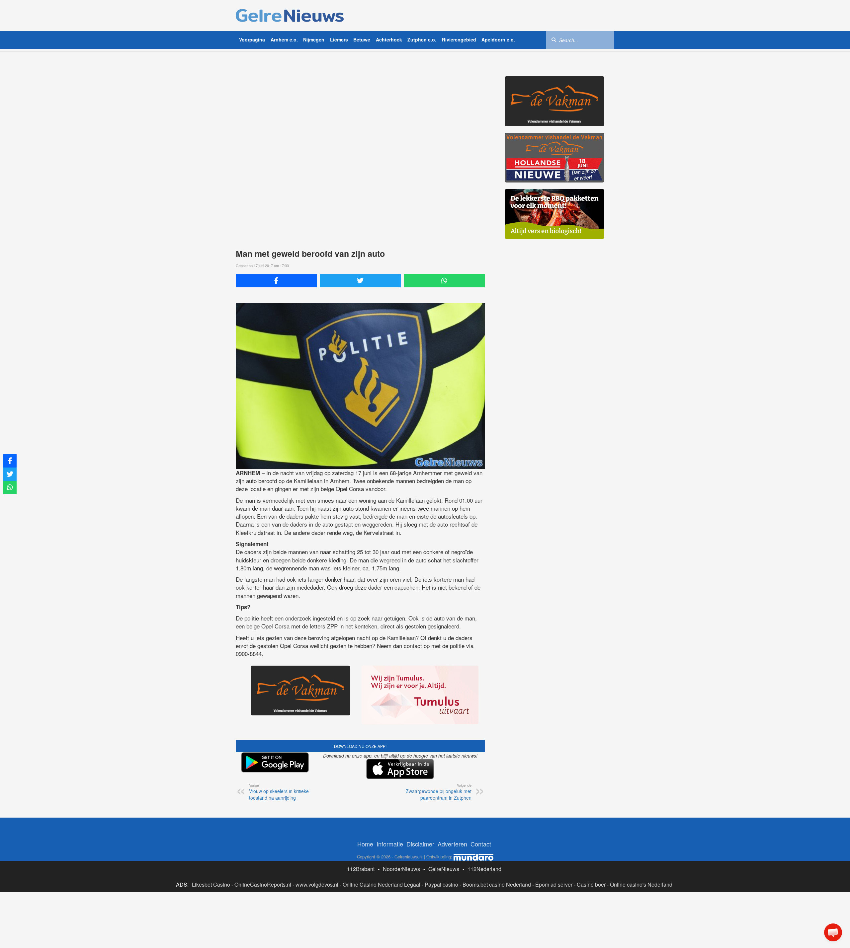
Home (365, 843)
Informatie (390, 843)
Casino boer (591, 884)
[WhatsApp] (444, 280)
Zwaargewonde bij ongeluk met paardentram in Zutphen (438, 791)
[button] (833, 932)
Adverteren (452, 843)
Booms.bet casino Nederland (497, 884)
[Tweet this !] (360, 280)
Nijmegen (313, 39)
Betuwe (361, 39)
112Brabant (361, 869)
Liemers (339, 39)
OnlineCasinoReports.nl (262, 884)
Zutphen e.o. (421, 39)
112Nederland (484, 869)
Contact (480, 843)
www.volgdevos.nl (317, 884)
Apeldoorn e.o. (498, 39)
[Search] (553, 39)
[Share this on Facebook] (276, 280)
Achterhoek (389, 39)
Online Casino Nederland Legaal (381, 884)
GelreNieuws (443, 869)
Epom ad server (553, 884)
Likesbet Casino (211, 884)
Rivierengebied (459, 39)
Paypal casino (441, 884)
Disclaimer (420, 843)
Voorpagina (252, 39)
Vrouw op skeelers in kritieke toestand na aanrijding (279, 791)
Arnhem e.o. (284, 39)
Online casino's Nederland (641, 884)
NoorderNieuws (401, 869)
